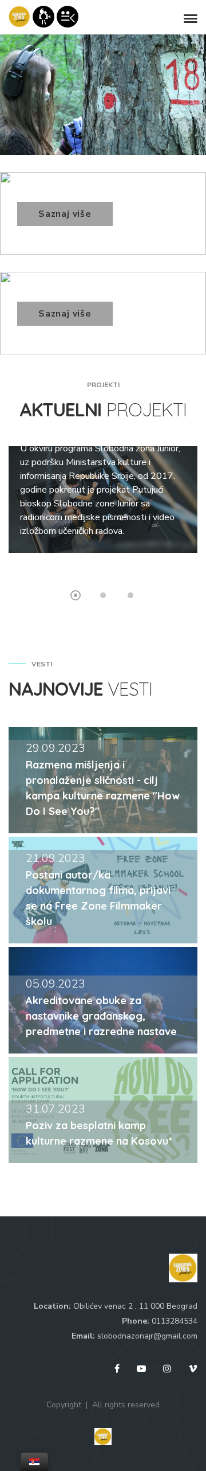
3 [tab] (130, 595)
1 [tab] (75, 595)
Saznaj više (65, 214)
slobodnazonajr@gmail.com (147, 1335)
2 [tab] (103, 595)
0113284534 (174, 1321)
